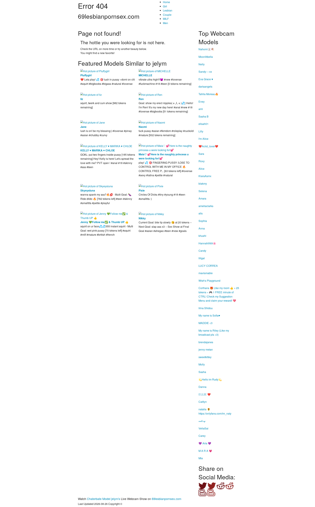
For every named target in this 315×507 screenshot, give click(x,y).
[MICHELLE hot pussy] (155, 71)
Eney (202, 101)
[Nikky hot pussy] (151, 214)
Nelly (202, 64)
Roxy (202, 161)
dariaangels (205, 86)
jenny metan (206, 349)
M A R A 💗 (205, 451)
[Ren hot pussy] (150, 94)
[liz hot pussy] (91, 94)
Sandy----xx (205, 71)
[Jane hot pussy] (92, 122)
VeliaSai (203, 428)
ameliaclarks (206, 206)
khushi (202, 236)
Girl (165, 6)
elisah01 (204, 124)
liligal (202, 258)
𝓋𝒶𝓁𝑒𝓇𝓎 (202, 421)
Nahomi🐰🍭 (206, 49)
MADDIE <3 (205, 323)
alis (201, 213)
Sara (201, 154)
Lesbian (167, 10)
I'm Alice (203, 139)
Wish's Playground (209, 280)
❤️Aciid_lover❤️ (208, 146)
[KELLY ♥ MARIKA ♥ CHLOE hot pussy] (106, 146)
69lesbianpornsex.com (166, 499)
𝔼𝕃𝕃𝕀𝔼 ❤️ (205, 394)
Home (166, 2)
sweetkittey (205, 357)
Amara (202, 198)
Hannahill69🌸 (207, 243)
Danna (202, 387)
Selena (203, 191)
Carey (202, 436)
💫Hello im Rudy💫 (210, 379)
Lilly (201, 131)
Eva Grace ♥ (206, 79)
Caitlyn (203, 402)
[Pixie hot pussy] (151, 186)
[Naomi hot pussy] (152, 122)
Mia (201, 458)
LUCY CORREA (208, 266)
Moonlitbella (206, 57)
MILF (166, 19)
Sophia (203, 221)
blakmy (203, 183)
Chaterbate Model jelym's (103, 499)
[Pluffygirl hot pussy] (94, 71)
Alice (201, 169)
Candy (202, 251)
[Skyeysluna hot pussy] (96, 186)
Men (165, 23)
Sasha (202, 372)
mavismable (206, 273)
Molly (202, 364)
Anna (202, 228)
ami (201, 109)
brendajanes (206, 342)
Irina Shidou (206, 308)
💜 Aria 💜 (205, 443)
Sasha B (204, 116)
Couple (167, 15)
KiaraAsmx (205, 176)
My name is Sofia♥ (209, 315)
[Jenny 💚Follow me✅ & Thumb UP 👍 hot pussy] (107, 215)
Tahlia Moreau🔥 (208, 94)
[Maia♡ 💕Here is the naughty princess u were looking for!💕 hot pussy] (166, 147)
